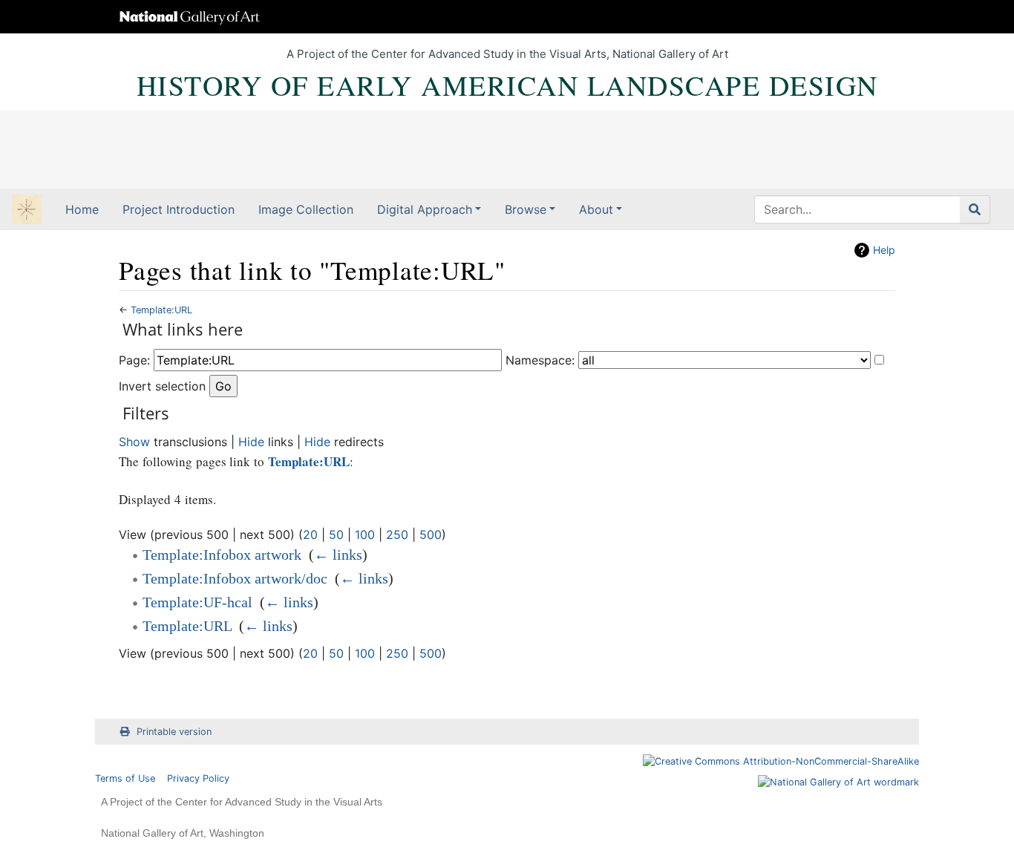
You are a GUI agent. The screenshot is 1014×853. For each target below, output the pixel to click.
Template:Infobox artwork (222, 554)
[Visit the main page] (27, 211)
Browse (525, 209)
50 (336, 534)
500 (430, 534)
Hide (251, 441)
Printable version (174, 731)
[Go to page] (975, 209)
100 (365, 534)
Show (134, 441)
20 (310, 534)
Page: (134, 360)
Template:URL (161, 310)
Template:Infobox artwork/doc (235, 578)
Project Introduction (178, 209)
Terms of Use (125, 778)
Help (884, 250)
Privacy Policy (198, 778)
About (596, 209)
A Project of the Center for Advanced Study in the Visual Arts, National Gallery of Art (507, 54)
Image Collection (305, 209)
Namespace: (540, 360)
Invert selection (162, 386)
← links (338, 554)
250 (397, 534)
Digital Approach (424, 209)
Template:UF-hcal (197, 602)
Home (82, 209)
